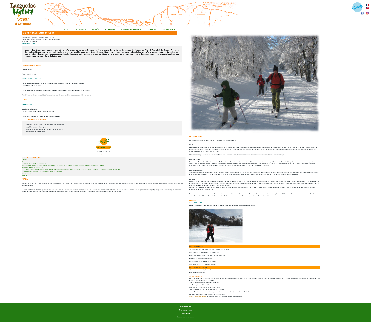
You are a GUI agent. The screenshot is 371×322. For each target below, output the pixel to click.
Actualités (152, 29)
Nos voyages (81, 29)
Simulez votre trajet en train (197, 296)
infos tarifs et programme (131, 29)
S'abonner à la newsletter (185, 317)
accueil (67, 29)
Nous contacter (168, 29)
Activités (95, 29)
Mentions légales (185, 306)
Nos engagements (185, 310)
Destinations (110, 29)
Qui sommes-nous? (185, 313)
